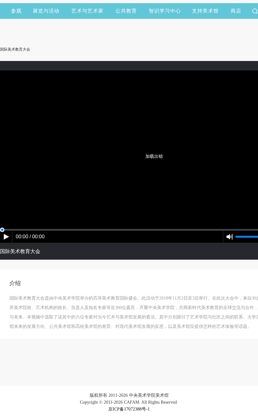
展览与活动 (46, 11)
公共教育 (126, 11)
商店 (236, 11)
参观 (16, 11)
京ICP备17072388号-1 (129, 409)
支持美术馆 (205, 11)
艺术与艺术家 (87, 11)
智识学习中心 (165, 11)
